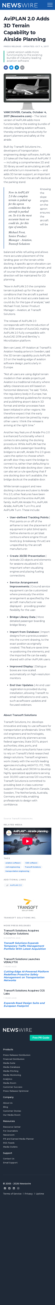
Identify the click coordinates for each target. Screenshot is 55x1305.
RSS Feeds (9, 1143)
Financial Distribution (13, 1059)
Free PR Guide (41, 1037)
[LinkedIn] (14, 1188)
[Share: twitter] (11, 67)
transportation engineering (17, 871)
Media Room (9, 1083)
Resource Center (12, 1127)
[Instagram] (18, 1188)
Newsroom (9, 1135)
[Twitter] (9, 1188)
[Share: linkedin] (17, 67)
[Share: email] (22, 67)
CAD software (31, 863)
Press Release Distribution (16, 1055)
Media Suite (9, 1063)
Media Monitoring (12, 1075)
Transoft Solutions (33, 867)
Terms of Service (12, 1193)
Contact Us (8, 1158)
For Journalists (10, 1131)
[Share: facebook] (6, 67)
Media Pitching (10, 1071)
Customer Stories (12, 1111)
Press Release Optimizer (16, 1091)
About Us (8, 1103)
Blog (5, 1107)
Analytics (7, 1079)
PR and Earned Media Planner (18, 1139)
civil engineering (13, 867)
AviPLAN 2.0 (16, 885)
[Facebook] (5, 1188)
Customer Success (12, 1087)
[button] (50, 5)
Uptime (40, 1193)
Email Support (10, 1162)
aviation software (13, 863)
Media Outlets (10, 1147)
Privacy (29, 1193)
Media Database (11, 1067)
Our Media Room (11, 1115)
